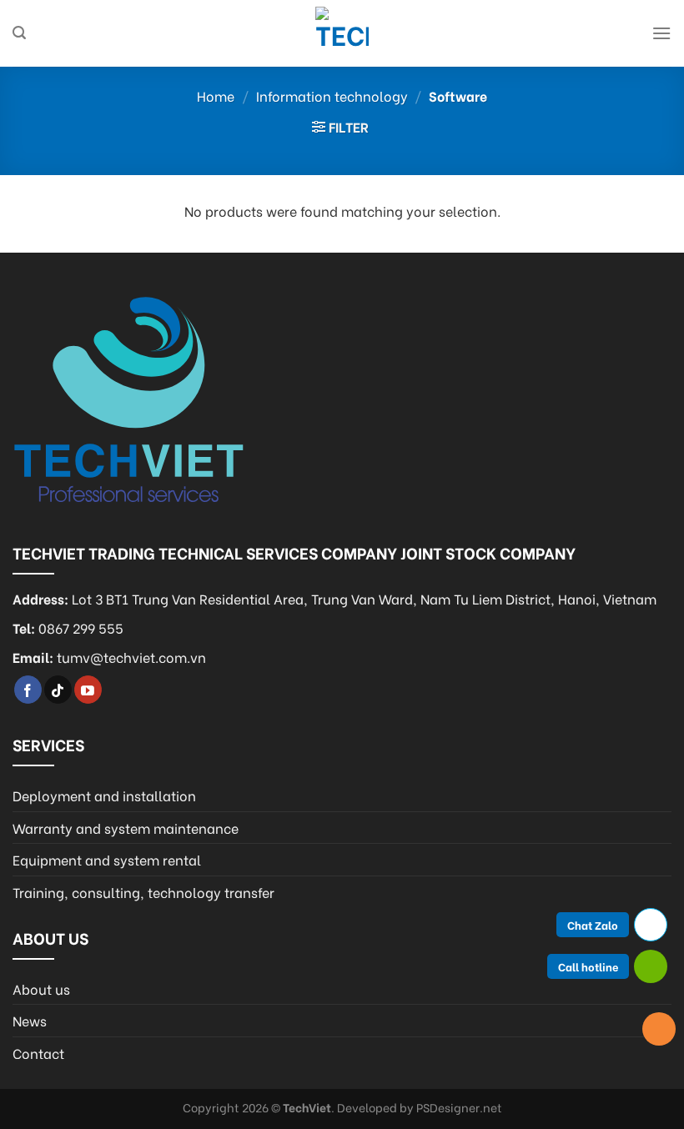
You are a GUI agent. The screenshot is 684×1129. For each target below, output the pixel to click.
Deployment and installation (104, 795)
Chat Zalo (592, 924)
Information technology (332, 95)
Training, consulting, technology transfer (143, 891)
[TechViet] (342, 33)
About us (41, 988)
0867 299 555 (80, 627)
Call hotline (588, 966)
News (30, 1020)
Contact (38, 1052)
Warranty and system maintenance (126, 827)
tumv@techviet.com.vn (131, 656)
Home (215, 95)
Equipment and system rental (107, 859)
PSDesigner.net (459, 1107)
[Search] (19, 33)
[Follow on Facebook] (28, 689)
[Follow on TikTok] (58, 689)
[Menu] (661, 33)
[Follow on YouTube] (88, 689)
